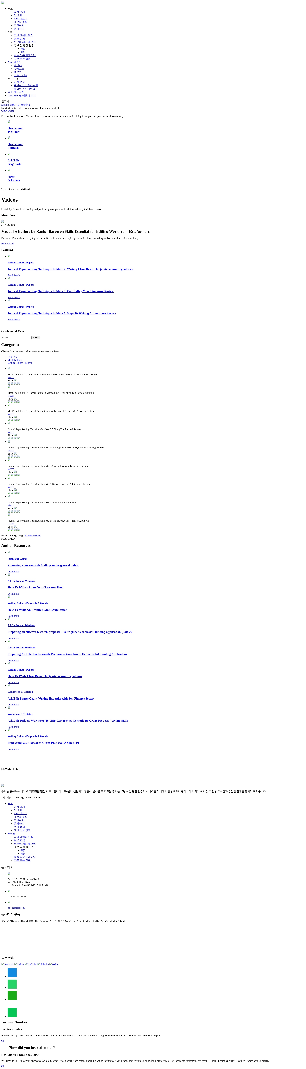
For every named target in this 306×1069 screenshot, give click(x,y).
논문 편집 (19, 38)
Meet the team (15, 360)
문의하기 (19, 28)
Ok (2, 1041)
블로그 (18, 72)
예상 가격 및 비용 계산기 (22, 95)
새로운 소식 (20, 22)
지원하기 (19, 25)
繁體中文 (25, 104)
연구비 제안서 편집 (25, 42)
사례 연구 (19, 82)
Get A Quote (7, 110)
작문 (23, 52)
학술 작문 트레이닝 (25, 55)
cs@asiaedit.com (16, 907)
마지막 (37, 535)
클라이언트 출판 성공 (26, 85)
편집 (23, 48)
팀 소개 (18, 15)
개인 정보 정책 (22, 830)
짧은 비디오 (20, 75)
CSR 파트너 (20, 18)
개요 (10, 803)
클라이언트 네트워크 (26, 88)
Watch (11, 377)
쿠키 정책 (19, 826)
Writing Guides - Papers (20, 363)
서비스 (11, 833)
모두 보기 (13, 356)
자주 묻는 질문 (22, 58)
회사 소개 (19, 12)
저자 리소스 (14, 62)
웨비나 (18, 65)
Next (30, 535)
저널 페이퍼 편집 (23, 35)
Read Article (7, 243)
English (5, 104)
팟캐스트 (19, 68)
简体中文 (15, 104)
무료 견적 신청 (16, 92)
